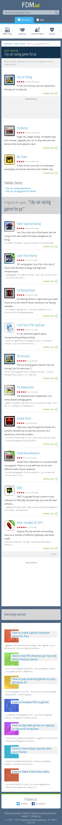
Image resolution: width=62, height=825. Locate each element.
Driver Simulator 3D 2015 (30, 522)
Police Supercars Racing (29, 223)
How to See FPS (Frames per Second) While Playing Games (34, 657)
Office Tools (7, 34)
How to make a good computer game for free (31, 634)
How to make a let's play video (30, 771)
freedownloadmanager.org (33, 819)
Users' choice (19, 43)
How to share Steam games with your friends (31, 750)
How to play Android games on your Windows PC (34, 680)
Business (22, 34)
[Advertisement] (31, 107)
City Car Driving (24, 77)
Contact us (35, 815)
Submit (24, 815)
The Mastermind (25, 387)
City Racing (22, 128)
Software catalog (12, 813)
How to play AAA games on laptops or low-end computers (33, 727)
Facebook (40, 803)
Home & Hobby (37, 34)
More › (54, 554)
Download (48, 93)
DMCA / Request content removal (39, 813)
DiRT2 (20, 488)
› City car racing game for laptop (20, 191)
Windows (8, 43)
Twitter (24, 803)
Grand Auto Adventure (28, 453)
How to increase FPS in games (30, 702)
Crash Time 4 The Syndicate (31, 325)
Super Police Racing (27, 255)
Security (52, 34)
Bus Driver (22, 156)
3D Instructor (23, 356)
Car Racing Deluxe (26, 290)
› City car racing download (17, 188)
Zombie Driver (24, 418)
